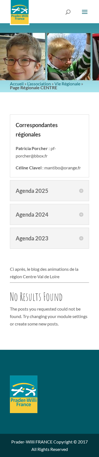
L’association (39, 83)
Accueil (17, 83)
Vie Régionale (67, 83)
